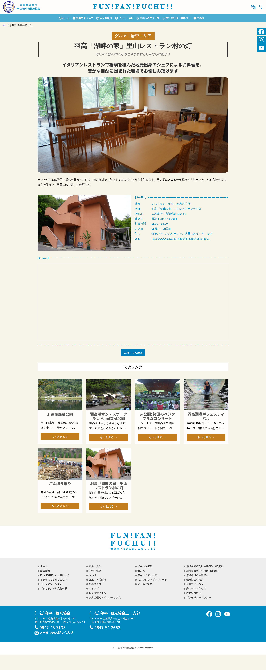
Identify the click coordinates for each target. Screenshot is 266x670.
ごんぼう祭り (60, 483)
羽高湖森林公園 (60, 414)
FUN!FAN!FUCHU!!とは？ (54, 575)
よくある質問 (144, 584)
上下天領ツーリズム (51, 584)
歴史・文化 (95, 566)
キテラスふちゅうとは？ (53, 579)
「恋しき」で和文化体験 (53, 588)
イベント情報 (126, 18)
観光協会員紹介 (195, 579)
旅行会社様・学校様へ (178, 18)
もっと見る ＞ (60, 436)
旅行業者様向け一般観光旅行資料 (204, 566)
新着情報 (45, 571)
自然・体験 (95, 571)
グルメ (92, 575)
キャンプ (94, 588)
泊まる (141, 571)
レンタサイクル (97, 593)
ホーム (65, 18)
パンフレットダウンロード (152, 579)
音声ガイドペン (195, 584)
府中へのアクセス (149, 18)
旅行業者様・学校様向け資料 (202, 571)
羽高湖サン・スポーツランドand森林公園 (108, 416)
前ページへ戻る (133, 353)
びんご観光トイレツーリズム (105, 597)
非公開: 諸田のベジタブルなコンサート (157, 416)
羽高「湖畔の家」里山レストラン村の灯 (108, 485)
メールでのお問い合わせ (56, 633)
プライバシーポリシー (198, 597)
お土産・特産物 (97, 579)
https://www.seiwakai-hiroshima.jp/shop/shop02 (180, 238)
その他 (200, 18)
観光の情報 (106, 18)
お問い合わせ (193, 593)
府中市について (84, 18)
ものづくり (95, 584)
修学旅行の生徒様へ (197, 575)
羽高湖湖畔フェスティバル (206, 416)
